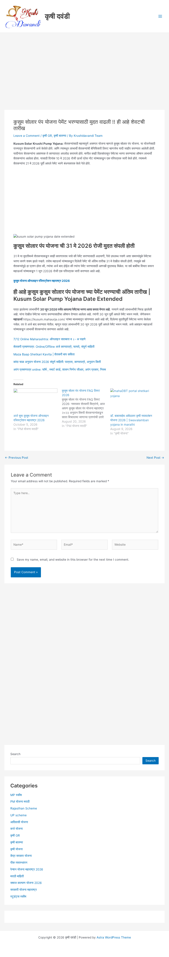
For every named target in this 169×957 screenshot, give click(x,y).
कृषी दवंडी (57, 16)
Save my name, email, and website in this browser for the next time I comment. (73, 559)
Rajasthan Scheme (23, 808)
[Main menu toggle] (160, 16)
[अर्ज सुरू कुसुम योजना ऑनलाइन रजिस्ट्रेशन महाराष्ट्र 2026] (35, 401)
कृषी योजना (16, 849)
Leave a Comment (26, 135)
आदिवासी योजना (19, 822)
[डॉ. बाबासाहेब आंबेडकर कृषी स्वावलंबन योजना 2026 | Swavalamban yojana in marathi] (132, 401)
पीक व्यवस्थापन (18, 862)
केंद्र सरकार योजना (21, 855)
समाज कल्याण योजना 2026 (26, 883)
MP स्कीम (16, 795)
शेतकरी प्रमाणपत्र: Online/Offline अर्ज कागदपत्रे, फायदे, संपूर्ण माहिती (53, 346)
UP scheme (18, 815)
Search (15, 754)
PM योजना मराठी (19, 801)
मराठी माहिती (17, 876)
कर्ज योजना (16, 828)
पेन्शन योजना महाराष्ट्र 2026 (26, 869)
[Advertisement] (84, 77)
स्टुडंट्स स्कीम (18, 896)
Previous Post (16, 457)
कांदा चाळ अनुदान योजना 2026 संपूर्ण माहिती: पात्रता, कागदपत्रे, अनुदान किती (57, 362)
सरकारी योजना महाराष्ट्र (23, 889)
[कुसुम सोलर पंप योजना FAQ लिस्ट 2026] (86, 408)
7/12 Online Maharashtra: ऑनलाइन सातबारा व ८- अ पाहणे (49, 339)
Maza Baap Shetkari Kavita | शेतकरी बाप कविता (44, 354)
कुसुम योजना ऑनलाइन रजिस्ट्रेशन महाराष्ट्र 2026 (41, 281)
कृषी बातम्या (60, 135)
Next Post (155, 457)
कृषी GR (47, 135)
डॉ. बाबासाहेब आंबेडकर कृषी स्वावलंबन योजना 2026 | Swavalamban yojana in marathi (131, 420)
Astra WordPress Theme (114, 937)
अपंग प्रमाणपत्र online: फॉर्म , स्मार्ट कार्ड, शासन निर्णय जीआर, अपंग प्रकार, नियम (59, 369)
